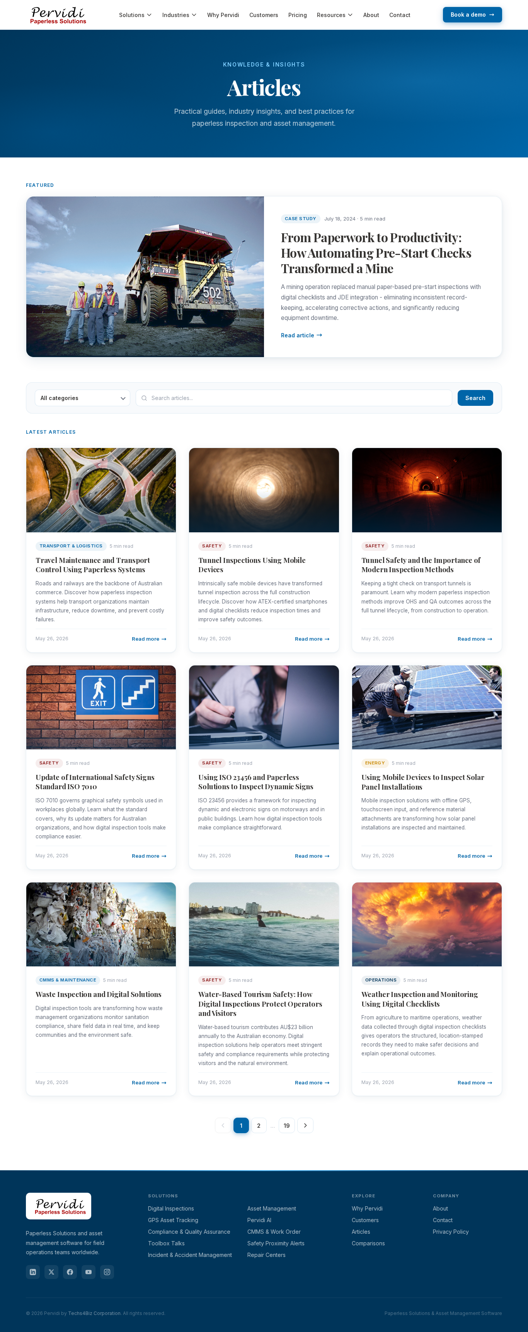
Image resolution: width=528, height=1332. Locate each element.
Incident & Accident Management (190, 1255)
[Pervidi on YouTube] (88, 1272)
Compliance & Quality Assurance (189, 1231)
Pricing (297, 15)
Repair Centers (266, 1255)
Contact (399, 15)
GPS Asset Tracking (173, 1220)
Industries (175, 15)
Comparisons (368, 1243)
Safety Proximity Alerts (276, 1243)
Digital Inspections (171, 1208)
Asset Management (271, 1208)
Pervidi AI (259, 1220)
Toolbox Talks (166, 1243)
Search (475, 398)
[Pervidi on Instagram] (107, 1272)
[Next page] (305, 1125)
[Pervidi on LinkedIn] (33, 1272)
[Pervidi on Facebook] (70, 1272)
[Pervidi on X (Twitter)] (51, 1272)
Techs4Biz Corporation (94, 1313)
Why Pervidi (223, 15)
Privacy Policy (451, 1231)
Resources (331, 15)
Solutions (132, 15)
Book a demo (468, 14)
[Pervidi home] (56, 14)
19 (287, 1125)
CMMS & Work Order (274, 1231)
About (371, 15)
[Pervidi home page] (58, 1224)
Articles (361, 1231)
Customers (263, 15)
